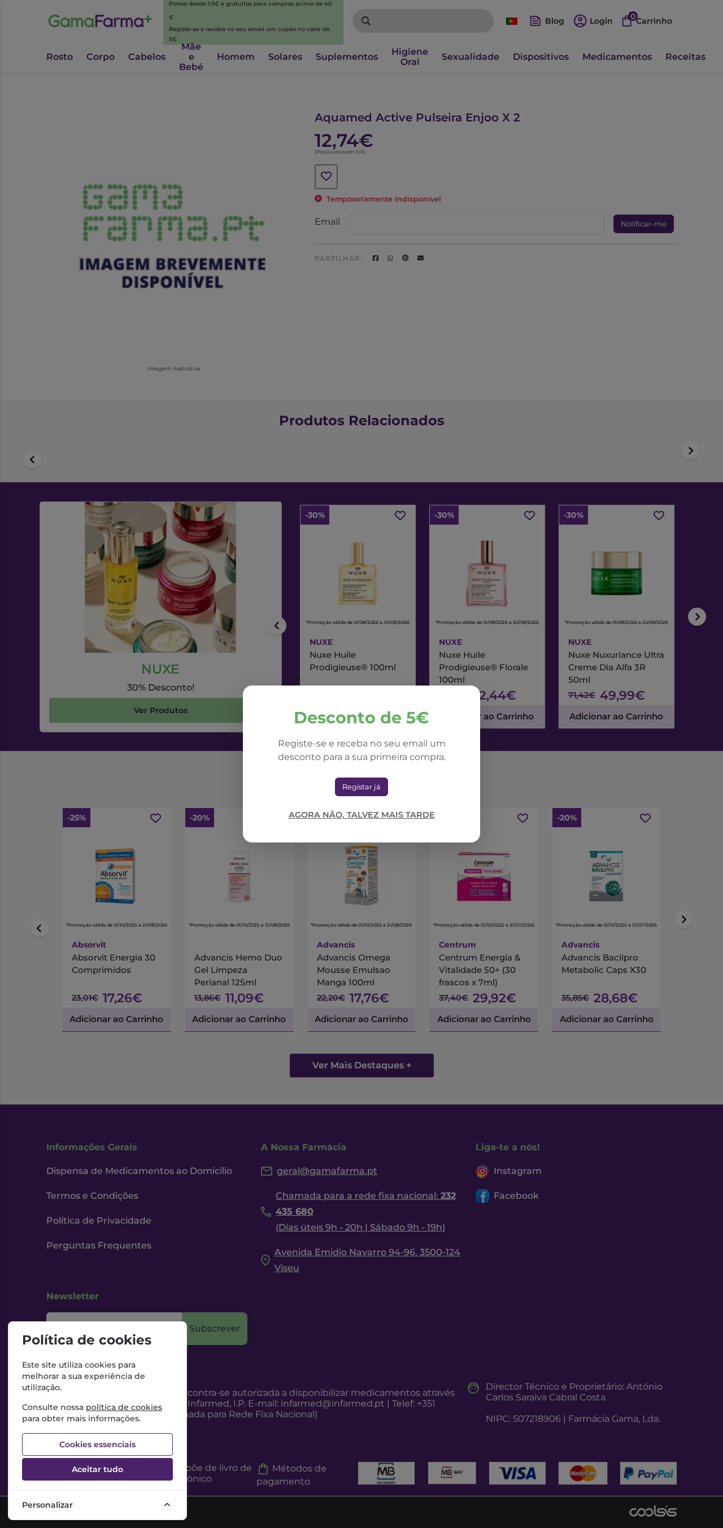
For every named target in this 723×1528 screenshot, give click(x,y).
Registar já (361, 787)
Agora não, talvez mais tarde (362, 815)
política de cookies (124, 1407)
